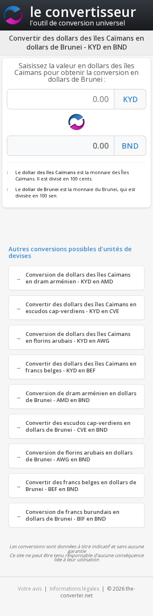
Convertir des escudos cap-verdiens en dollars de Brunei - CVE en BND (78, 426)
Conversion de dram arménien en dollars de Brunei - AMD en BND (81, 396)
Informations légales (74, 588)
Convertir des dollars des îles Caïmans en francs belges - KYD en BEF (81, 367)
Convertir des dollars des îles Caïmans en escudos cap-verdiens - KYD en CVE (81, 307)
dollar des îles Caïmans (49, 172)
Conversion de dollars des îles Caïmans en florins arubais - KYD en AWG (78, 337)
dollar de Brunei (40, 189)
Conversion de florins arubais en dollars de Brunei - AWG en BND (79, 456)
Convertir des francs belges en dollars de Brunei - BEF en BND (81, 485)
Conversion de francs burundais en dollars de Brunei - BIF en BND (72, 515)
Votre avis (30, 588)
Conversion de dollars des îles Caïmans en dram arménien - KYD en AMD (78, 278)
